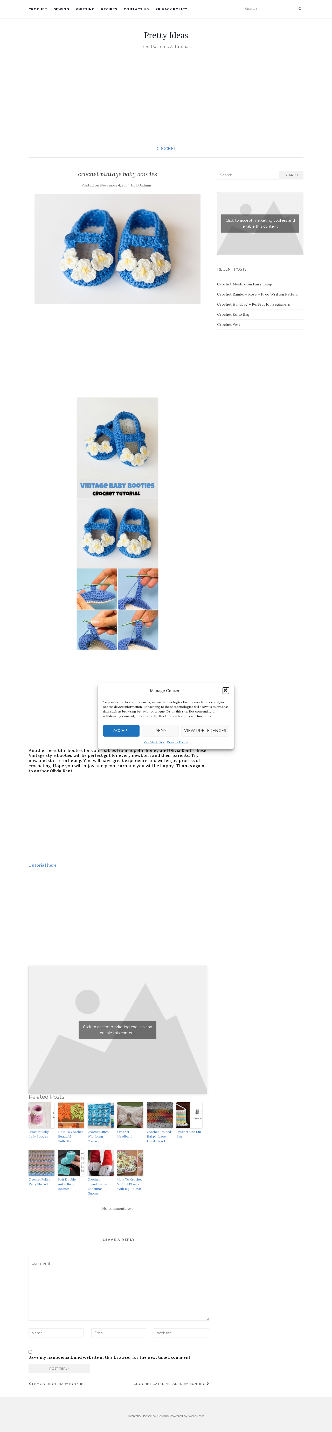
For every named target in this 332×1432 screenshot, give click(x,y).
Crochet (38, 9)
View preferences (205, 730)
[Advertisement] (166, 103)
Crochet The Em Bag (188, 1134)
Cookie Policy (154, 742)
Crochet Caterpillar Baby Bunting (170, 1384)
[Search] (299, 9)
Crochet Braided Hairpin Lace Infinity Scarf (159, 1136)
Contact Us (136, 9)
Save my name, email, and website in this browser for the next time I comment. (110, 1357)
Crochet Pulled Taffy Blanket (39, 1181)
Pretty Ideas (166, 35)
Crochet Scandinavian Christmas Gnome (97, 1186)
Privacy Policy (177, 742)
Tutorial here (43, 865)
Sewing (61, 9)
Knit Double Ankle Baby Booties (67, 1184)
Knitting (85, 9)
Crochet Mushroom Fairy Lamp (244, 284)
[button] (226, 691)
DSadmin (143, 185)
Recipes (109, 9)
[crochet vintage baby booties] (118, 249)
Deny (160, 730)
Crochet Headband (124, 1134)
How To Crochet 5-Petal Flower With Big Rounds (129, 1184)
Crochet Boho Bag (233, 314)
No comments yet (117, 1208)
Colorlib (163, 1416)
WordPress (196, 1416)
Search (291, 175)
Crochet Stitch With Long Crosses (98, 1136)
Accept (121, 730)
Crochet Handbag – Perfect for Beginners (253, 304)
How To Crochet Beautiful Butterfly (70, 1136)
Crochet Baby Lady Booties (39, 1134)
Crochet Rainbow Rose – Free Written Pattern (257, 294)
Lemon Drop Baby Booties (58, 1384)
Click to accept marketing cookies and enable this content (117, 1030)
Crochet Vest (228, 324)
